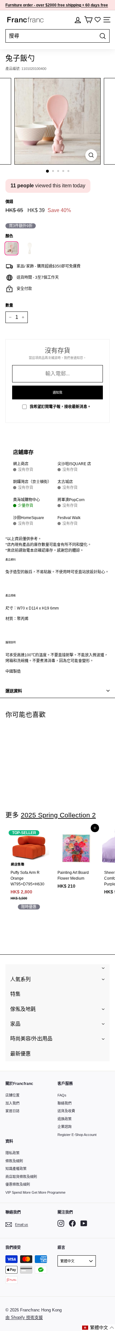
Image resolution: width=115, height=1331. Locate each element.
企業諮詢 (64, 1127)
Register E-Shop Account (76, 1135)
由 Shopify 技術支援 (24, 1317)
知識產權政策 (16, 1169)
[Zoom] (91, 155)
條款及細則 (14, 1161)
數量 (9, 305)
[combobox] (57, 36)
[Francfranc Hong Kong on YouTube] (83, 1223)
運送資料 (13, 690)
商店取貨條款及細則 (21, 1177)
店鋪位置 (12, 1095)
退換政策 (64, 1119)
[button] (98, 1327)
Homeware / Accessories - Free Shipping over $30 (55, 6)
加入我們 (12, 1103)
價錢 (9, 202)
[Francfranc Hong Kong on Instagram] (60, 1223)
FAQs (61, 1095)
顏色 (9, 236)
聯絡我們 (64, 1103)
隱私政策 (12, 1153)
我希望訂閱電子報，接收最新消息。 (60, 407)
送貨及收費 (66, 1111)
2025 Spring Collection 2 (58, 815)
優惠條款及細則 (17, 1184)
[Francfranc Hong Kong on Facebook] (72, 1223)
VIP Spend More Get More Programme (35, 1192)
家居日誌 (12, 1111)
